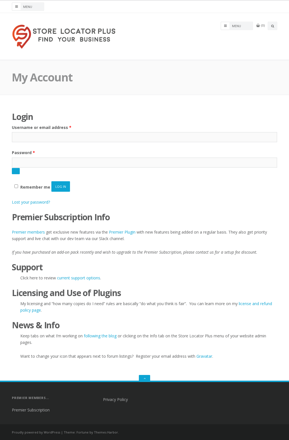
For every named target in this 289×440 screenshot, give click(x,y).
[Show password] (16, 171)
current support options (78, 278)
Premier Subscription (31, 410)
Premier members (28, 232)
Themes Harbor (106, 432)
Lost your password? (31, 202)
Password (23, 152)
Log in (60, 186)
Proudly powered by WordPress (36, 432)
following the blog (100, 335)
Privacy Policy (115, 399)
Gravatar (204, 356)
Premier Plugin (122, 232)
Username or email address (41, 127)
